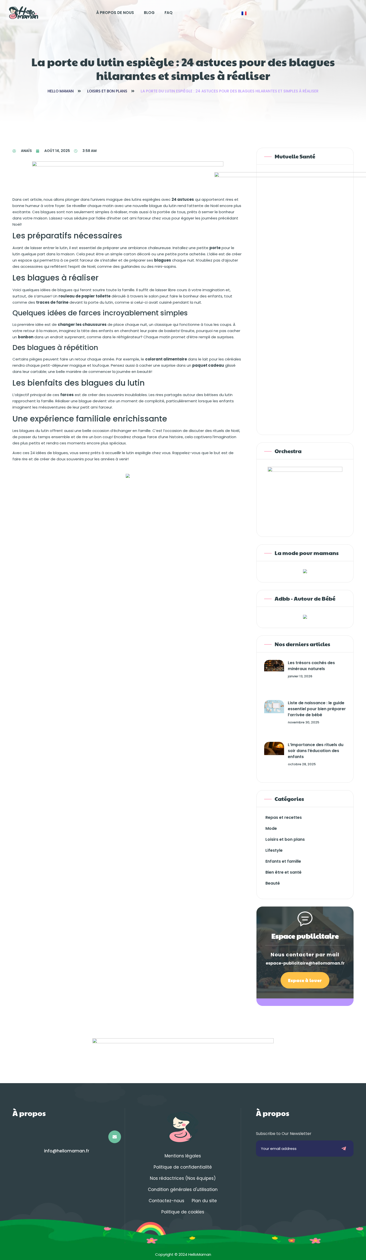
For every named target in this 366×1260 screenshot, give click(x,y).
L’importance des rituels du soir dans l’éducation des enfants (315, 751)
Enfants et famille (283, 861)
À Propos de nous (115, 12)
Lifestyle (274, 850)
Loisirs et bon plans (107, 91)
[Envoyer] (344, 1148)
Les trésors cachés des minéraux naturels (311, 666)
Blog (149, 12)
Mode (271, 828)
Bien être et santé (283, 872)
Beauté (272, 883)
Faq (169, 12)
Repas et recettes (283, 817)
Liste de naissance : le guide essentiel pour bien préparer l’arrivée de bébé (317, 709)
